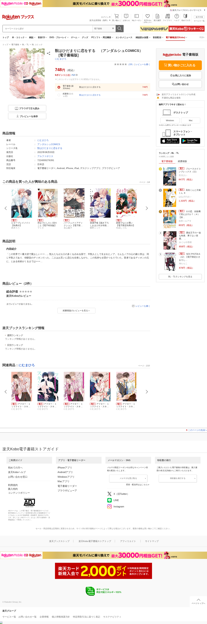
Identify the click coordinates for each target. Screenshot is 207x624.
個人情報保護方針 (61, 616)
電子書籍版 (167, 161)
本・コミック (18, 37)
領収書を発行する (177, 478)
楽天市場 (199, 17)
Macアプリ (64, 481)
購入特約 (13, 489)
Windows (170, 120)
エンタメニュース (124, 37)
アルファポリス (45, 156)
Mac (191, 120)
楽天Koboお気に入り (148, 21)
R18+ (202, 37)
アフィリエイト (128, 541)
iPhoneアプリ (65, 467)
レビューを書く (143, 64)
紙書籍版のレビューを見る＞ (76, 310)
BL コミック (37, 44)
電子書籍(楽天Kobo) (175, 37)
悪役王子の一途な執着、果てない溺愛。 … (190, 235)
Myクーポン (137, 20)
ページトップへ (198, 603)
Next (147, 208)
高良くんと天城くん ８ (190, 191)
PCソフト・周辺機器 (101, 37)
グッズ (85, 37)
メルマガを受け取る (128, 478)
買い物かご (116, 20)
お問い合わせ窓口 (17, 476)
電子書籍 (15, 44)
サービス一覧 (199, 21)
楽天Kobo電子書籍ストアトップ (95, 541)
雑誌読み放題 (142, 37)
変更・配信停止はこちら (136, 484)
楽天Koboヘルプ (17, 472)
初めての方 (185, 20)
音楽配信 (157, 37)
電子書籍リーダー (67, 486)
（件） (130, 64)
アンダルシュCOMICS (48, 144)
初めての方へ (15, 467)
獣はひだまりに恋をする (49, 148)
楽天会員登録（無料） (99, 20)
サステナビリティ (112, 616)
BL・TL (25, 44)
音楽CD (41, 37)
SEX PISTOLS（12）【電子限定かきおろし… (189, 257)
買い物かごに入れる (182, 65)
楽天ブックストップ (59, 541)
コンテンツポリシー (19, 492)
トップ (5, 37)
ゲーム (74, 37)
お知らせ (126, 20)
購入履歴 (157, 20)
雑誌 (31, 37)
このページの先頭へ (197, 430)
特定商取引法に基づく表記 (86, 616)
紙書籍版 (182, 161)
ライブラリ (167, 20)
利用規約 (13, 485)
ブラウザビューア (67, 490)
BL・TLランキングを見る (180, 276)
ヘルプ (176, 20)
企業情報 (44, 616)
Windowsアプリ (66, 476)
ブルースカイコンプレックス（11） (190, 170)
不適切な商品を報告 (171, 98)
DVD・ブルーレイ (57, 37)
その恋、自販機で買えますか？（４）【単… (190, 214)
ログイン (105, 17)
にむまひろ (60, 59)
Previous (6, 208)
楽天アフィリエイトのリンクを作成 (178, 94)
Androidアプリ (65, 472)
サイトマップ (152, 541)
